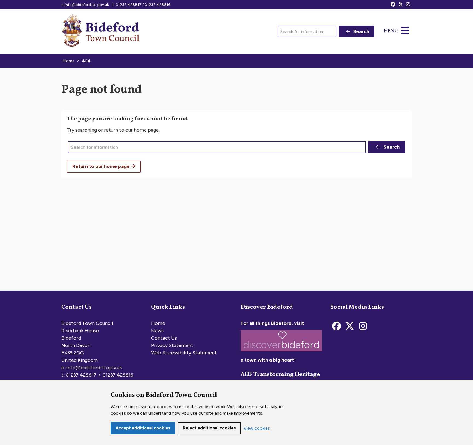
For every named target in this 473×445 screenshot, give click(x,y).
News (157, 331)
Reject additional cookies (209, 427)
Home (158, 323)
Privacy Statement (172, 345)
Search (360, 31)
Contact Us (164, 338)
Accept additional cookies (143, 427)
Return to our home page (101, 166)
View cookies (257, 428)
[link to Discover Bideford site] (281, 352)
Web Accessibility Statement (184, 353)
